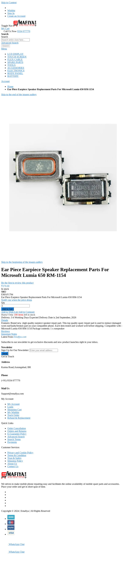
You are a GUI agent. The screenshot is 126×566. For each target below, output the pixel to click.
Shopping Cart (14, 409)
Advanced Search (9, 42)
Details (4, 320)
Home (10, 86)
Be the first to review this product (17, 282)
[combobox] (15, 39)
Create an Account (16, 16)
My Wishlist (13, 412)
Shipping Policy (15, 461)
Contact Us (12, 466)
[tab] (63, 48)
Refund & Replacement (18, 418)
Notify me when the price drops (16, 300)
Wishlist (11, 10)
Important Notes (9, 334)
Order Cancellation (16, 428)
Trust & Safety (14, 458)
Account (5, 81)
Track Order (13, 415)
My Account (13, 404)
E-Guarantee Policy (16, 434)
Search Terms (14, 439)
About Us (12, 463)
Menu (4, 48)
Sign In (10, 13)
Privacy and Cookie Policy (20, 452)
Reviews (5, 331)
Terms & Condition (16, 455)
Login (10, 407)
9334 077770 (23, 31)
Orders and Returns (16, 431)
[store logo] (24, 25)
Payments (12, 442)
